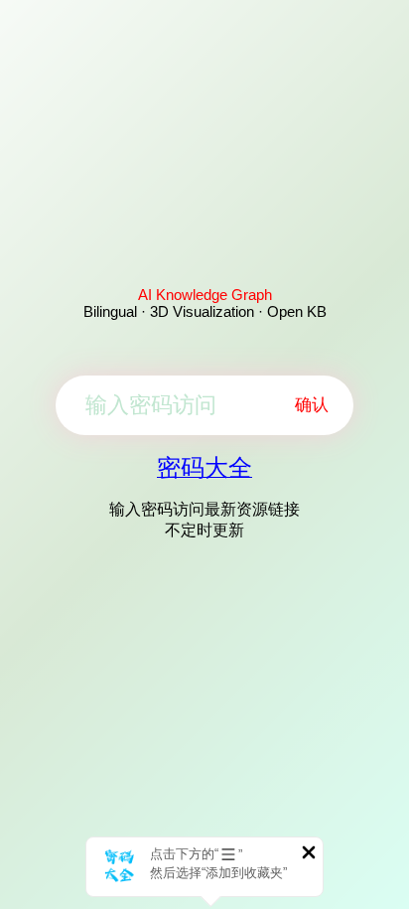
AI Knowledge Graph (205, 294)
